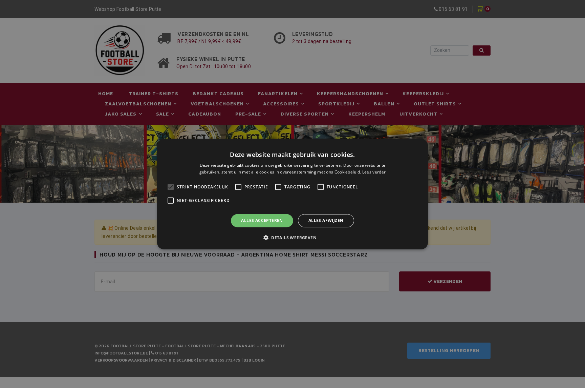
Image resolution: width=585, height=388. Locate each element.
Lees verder (374, 172)
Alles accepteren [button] (262, 220)
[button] (292, 237)
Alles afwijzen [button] (326, 220)
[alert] (292, 194)
